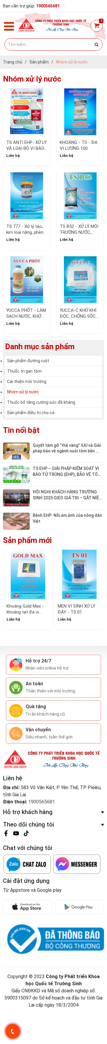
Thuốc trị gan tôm (24, 371)
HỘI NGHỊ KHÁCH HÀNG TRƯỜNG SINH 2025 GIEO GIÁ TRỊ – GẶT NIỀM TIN (68, 498)
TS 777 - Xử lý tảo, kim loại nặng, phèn (24, 229)
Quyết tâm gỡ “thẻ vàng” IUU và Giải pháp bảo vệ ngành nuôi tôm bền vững (67, 451)
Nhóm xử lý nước (23, 392)
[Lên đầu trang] (97, 1016)
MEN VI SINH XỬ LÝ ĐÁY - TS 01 (76, 609)
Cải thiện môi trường (26, 381)
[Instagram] (26, 834)
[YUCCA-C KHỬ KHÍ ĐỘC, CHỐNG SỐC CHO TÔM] (80, 279)
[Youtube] (16, 834)
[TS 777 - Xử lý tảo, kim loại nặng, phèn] (26, 195)
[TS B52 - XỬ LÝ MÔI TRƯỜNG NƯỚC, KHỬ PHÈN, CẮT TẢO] (80, 195)
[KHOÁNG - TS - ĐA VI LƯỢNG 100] (80, 111)
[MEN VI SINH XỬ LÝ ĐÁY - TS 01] (79, 574)
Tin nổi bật (21, 430)
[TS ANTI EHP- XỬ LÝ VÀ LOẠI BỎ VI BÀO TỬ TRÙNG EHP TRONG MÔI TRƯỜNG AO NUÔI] (26, 111)
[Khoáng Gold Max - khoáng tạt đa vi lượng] (28, 574)
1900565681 (48, 6)
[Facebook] (6, 834)
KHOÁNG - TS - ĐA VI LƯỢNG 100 (78, 145)
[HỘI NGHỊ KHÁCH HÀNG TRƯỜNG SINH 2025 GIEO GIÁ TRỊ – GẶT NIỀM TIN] (16, 497)
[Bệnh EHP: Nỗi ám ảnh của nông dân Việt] (16, 521)
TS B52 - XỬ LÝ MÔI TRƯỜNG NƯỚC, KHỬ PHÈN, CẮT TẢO (80, 232)
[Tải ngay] (29, 907)
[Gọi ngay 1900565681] (13, 1031)
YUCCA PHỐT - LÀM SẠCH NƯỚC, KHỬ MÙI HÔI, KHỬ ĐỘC (26, 316)
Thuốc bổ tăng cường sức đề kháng (41, 402)
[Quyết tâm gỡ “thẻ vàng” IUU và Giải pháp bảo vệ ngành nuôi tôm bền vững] (16, 451)
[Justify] (96, 44)
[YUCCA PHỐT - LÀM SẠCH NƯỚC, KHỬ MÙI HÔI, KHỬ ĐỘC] (26, 279)
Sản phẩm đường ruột (28, 360)
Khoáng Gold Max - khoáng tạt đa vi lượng (25, 611)
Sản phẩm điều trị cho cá (30, 412)
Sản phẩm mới (27, 540)
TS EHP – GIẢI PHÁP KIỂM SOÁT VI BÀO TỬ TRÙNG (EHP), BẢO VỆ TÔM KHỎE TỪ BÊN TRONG (67, 474)
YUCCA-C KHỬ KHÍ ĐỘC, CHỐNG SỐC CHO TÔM (78, 316)
